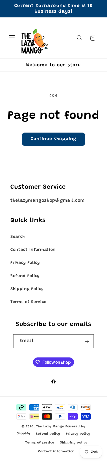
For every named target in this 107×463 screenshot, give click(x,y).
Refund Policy (25, 276)
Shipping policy (74, 442)
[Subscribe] (87, 341)
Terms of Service (28, 302)
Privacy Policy (25, 263)
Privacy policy (78, 433)
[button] (12, 38)
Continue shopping (54, 139)
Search (17, 237)
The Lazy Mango (50, 426)
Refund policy (48, 433)
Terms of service (39, 442)
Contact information (56, 451)
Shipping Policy (27, 289)
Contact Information (33, 250)
